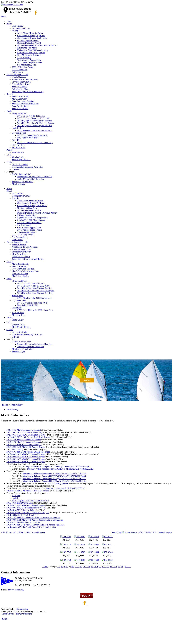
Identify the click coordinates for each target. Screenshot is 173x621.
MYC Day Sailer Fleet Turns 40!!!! (32, 303)
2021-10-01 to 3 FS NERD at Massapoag (24, 432)
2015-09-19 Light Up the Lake (19, 503)
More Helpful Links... (21, 327)
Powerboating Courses (21, 249)
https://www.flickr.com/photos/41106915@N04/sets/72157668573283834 (54, 474)
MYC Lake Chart (19, 266)
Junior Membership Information (30, 346)
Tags (119, 532)
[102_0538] (65, 544)
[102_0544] (93, 552)
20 (100, 566)
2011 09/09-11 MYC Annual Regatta (29, 532)
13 (81, 566)
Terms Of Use (8, 614)
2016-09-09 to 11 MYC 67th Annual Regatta (25, 454)
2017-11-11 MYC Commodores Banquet (23, 444)
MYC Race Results (20, 264)
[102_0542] (65, 552)
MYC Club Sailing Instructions (25, 271)
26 (116, 566)
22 (105, 566)
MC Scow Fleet (18, 315)
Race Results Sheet (20, 273)
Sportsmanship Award (26, 232)
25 (113, 566)
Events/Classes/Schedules (17, 242)
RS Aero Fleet (18, 312)
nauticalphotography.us (58, 483)
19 (97, 566)
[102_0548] (93, 560)
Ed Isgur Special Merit (26, 215)
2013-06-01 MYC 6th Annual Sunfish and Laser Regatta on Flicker (35, 525)
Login (4, 618)
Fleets (8, 278)
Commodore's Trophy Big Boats (31, 203)
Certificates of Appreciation (29, 227)
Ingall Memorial (24, 225)
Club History (17, 193)
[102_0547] (79, 560)
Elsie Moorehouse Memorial (29, 222)
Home (9, 188)
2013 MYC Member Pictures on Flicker (23, 522)
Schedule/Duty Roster (21, 252)
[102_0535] (79, 536)
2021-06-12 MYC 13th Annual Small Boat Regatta (28, 437)
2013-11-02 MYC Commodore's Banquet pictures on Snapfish (33, 517)
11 (76, 566)
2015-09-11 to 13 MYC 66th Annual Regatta (25, 505)
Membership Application (22, 349)
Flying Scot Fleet (19, 281)
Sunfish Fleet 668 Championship (31, 220)
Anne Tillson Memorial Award (30, 201)
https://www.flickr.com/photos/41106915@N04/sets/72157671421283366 (57, 466)
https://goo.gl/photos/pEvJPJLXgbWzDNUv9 (65, 488)
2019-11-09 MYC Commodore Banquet (23, 439)
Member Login (18, 351)
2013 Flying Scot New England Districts (34, 293)
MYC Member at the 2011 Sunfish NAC (34, 298)
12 (78, 566)
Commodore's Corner (21, 196)
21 (103, 566)
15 (86, 566)
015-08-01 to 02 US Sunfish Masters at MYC (27, 508)
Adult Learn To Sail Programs (25, 247)
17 (92, 566)
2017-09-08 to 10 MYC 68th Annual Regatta (25, 447)
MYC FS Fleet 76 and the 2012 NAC (33, 286)
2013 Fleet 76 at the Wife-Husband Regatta (35, 290)
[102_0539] (79, 544)
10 (73, 566)
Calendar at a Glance (21, 256)
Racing (9, 261)
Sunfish (15, 498)
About (9, 191)
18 (95, 566)
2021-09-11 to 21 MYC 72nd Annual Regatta (25, 435)
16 (89, 566)
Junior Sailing (17, 449)
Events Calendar (19, 244)
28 (122, 566)
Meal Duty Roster (19, 254)
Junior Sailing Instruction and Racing (28, 259)
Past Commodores (19, 237)
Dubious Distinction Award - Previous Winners (37, 213)
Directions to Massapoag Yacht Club (27, 334)
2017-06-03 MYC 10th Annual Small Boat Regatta (28, 452)
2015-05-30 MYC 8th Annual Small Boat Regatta (27, 512)
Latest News (17, 239)
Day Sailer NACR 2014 (27, 305)
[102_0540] (93, 544)
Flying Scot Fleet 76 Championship (32, 218)
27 (119, 566)
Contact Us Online (20, 332)
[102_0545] (107, 552)
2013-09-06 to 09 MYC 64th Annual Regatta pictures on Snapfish (34, 520)
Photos (9, 317)
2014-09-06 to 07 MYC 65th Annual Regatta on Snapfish (31, 527)
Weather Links (18, 325)
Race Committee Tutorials (23, 269)
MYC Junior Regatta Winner (29, 230)
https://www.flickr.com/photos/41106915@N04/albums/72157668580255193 (60, 469)
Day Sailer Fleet (19, 300)
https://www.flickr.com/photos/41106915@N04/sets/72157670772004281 (54, 481)
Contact (9, 329)
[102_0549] (107, 560)
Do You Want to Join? (21, 342)
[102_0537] (107, 536)
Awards (15, 198)
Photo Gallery (18, 320)
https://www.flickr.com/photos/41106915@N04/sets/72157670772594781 (54, 478)
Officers (15, 337)
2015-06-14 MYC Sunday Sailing (21, 510)
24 (111, 566)
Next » (128, 566)
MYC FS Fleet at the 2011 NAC (31, 283)
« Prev (45, 566)
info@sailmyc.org (16, 590)
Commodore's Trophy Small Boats (32, 205)
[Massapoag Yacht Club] (12, 5)
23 (108, 566)
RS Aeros (16, 495)
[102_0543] (79, 552)
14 (84, 566)
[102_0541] (107, 544)
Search (114, 532)
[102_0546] (65, 560)
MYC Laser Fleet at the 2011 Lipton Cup (35, 310)
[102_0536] (93, 536)
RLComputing (22, 609)
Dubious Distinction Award (29, 210)
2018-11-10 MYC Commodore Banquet (23, 442)
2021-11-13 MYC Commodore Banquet (23, 430)
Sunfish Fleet (17, 295)
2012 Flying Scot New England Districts (34, 288)
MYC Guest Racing (20, 276)
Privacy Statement (24, 614)
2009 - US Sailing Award (23, 235)
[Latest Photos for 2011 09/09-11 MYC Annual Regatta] (147, 532)
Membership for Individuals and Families (34, 344)
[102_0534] (65, 536)
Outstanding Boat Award (28, 208)
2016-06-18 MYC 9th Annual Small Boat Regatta (27, 491)
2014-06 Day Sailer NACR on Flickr (22, 515)
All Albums (6, 532)
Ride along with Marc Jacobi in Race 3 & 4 (30, 500)
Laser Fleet (16, 308)
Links (8, 322)
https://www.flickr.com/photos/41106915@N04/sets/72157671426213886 (54, 476)
